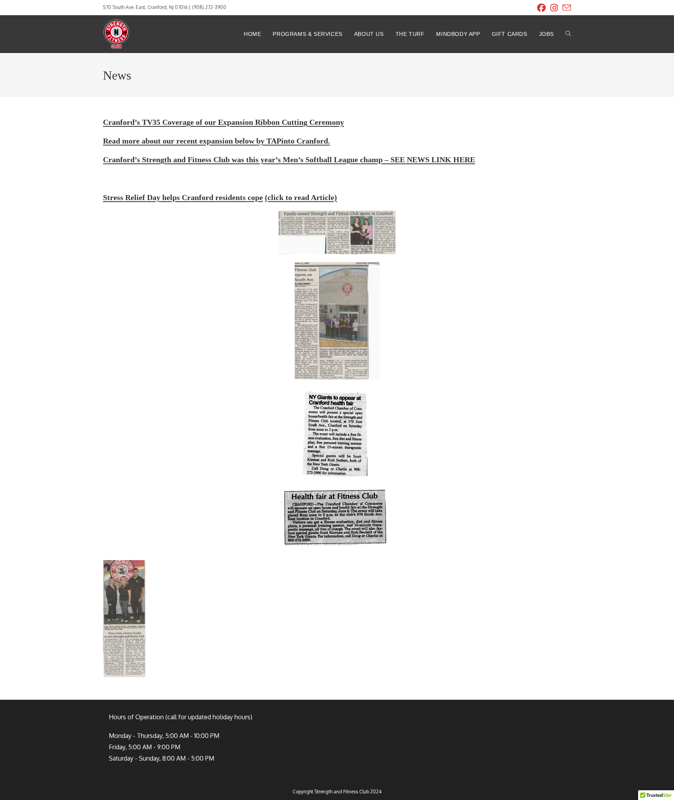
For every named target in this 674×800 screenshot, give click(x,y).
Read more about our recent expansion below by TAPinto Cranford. (216, 141)
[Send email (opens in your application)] (565, 8)
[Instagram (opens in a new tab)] (554, 8)
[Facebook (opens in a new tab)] (541, 8)
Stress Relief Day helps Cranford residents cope (183, 197)
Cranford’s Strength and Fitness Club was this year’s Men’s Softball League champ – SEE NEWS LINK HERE (289, 159)
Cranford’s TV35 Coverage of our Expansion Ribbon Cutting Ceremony (223, 122)
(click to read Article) (301, 197)
